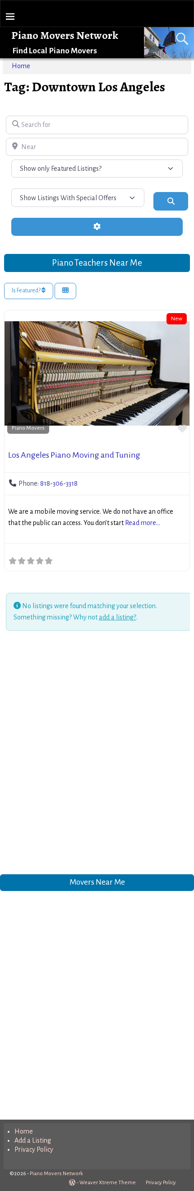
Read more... (142, 522)
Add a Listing (32, 1140)
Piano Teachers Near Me (97, 262)
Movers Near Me (97, 881)
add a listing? (117, 617)
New (176, 318)
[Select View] (65, 291)
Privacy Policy (33, 1149)
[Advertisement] (97, 754)
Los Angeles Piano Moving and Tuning (74, 455)
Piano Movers (28, 428)
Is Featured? (27, 290)
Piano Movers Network (64, 35)
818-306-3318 (59, 483)
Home (21, 66)
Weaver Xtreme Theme (107, 1183)
